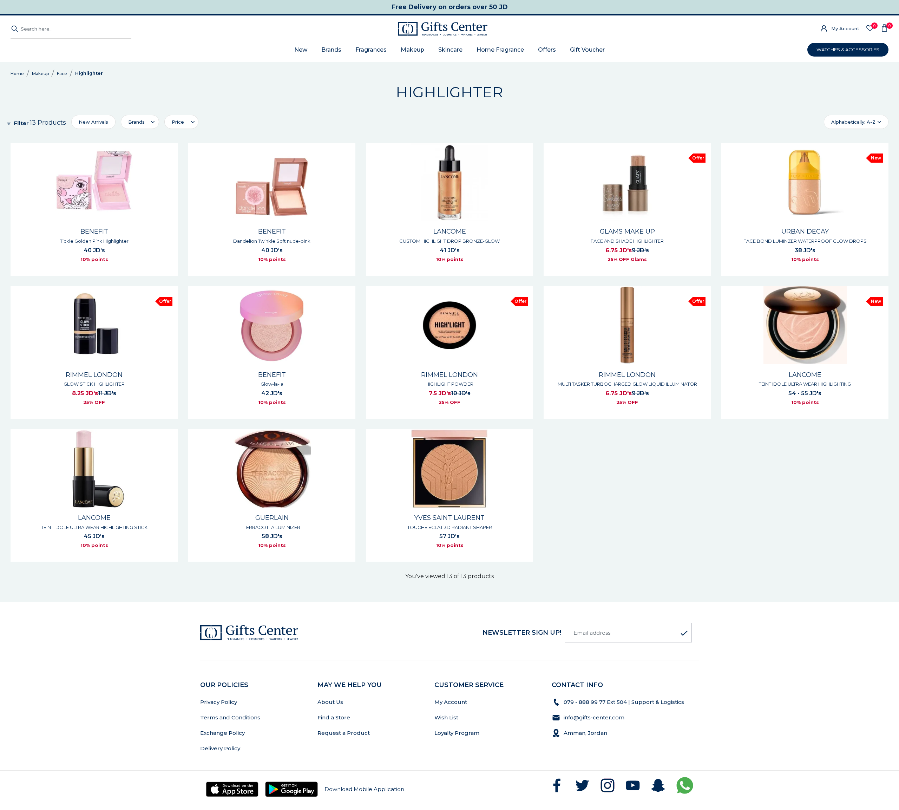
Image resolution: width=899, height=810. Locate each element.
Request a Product (343, 733)
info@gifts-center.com (594, 717)
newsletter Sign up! (522, 632)
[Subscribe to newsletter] (684, 633)
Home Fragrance (500, 49)
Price (178, 122)
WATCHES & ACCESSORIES (847, 49)
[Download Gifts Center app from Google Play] (291, 789)
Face (62, 73)
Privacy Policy (218, 702)
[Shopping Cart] (884, 29)
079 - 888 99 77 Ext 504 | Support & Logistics (624, 702)
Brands (331, 49)
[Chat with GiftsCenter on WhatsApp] (684, 785)
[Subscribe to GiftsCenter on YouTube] (633, 785)
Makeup (412, 49)
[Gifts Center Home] (442, 29)
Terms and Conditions (230, 717)
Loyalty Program (456, 733)
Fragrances (371, 49)
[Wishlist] (869, 29)
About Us (330, 702)
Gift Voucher (587, 49)
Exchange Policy (222, 733)
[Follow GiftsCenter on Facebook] (557, 785)
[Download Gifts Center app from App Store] (232, 789)
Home (17, 73)
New (300, 49)
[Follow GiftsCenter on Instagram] (608, 785)
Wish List (446, 717)
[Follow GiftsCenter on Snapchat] (658, 785)
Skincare (450, 49)
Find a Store (333, 717)
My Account (845, 28)
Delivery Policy (220, 748)
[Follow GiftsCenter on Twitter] (582, 785)
